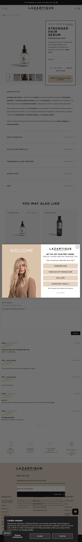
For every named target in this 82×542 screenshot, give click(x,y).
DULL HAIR (60, 278)
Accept (40, 536)
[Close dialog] (77, 247)
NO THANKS (60, 293)
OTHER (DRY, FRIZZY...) (61, 284)
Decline (62, 536)
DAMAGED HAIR (60, 266)
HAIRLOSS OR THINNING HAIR (60, 272)
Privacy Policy (27, 530)
